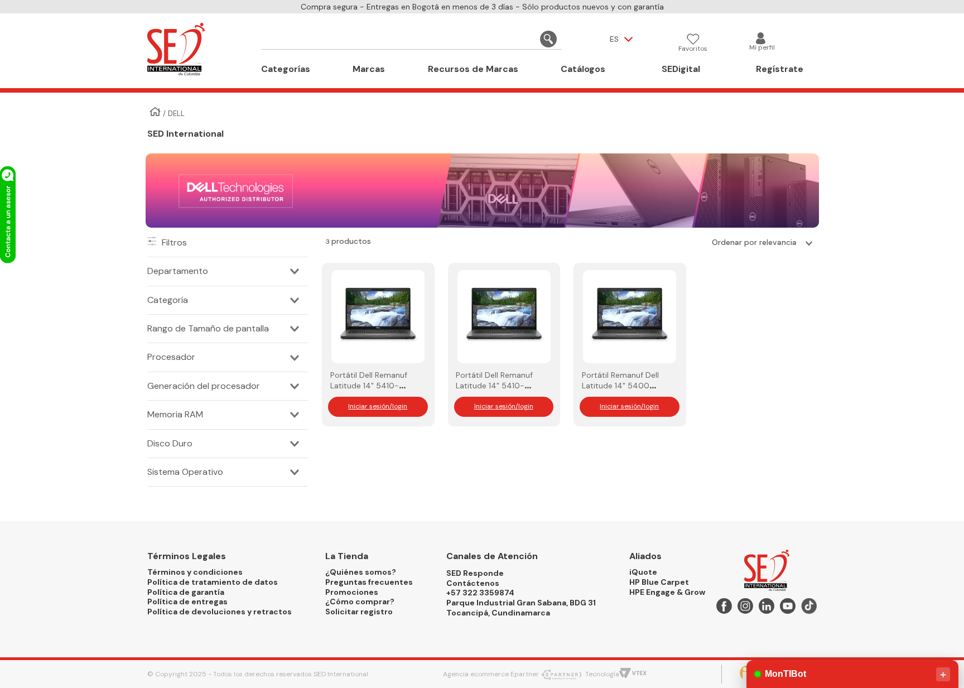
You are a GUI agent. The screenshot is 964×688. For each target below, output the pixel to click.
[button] (227, 271)
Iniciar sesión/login (377, 406)
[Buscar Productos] (548, 38)
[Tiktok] (809, 608)
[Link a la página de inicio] (155, 113)
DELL (176, 113)
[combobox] (411, 39)
